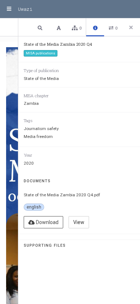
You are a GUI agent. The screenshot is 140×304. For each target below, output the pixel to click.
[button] (41, 27)
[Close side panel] (131, 27)
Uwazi (25, 9)
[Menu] (9, 9)
